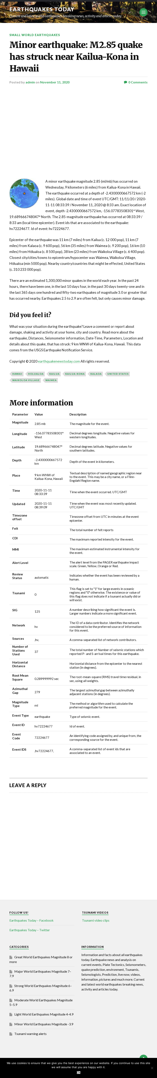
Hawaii (17, 373)
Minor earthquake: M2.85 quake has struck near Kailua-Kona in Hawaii (75, 56)
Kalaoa (96, 373)
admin (30, 82)
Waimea (51, 380)
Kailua (54, 373)
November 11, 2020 (55, 82)
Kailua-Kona (75, 373)
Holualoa (36, 373)
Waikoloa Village (26, 380)
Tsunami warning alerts (30, 1034)
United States (118, 373)
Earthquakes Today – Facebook (31, 920)
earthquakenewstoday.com (59, 361)
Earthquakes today (42, 9)
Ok (78, 1072)
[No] (152, 1068)
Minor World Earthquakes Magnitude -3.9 (43, 1024)
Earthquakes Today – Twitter (29, 930)
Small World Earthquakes (34, 35)
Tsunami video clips (95, 920)
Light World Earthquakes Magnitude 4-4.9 (43, 1014)
